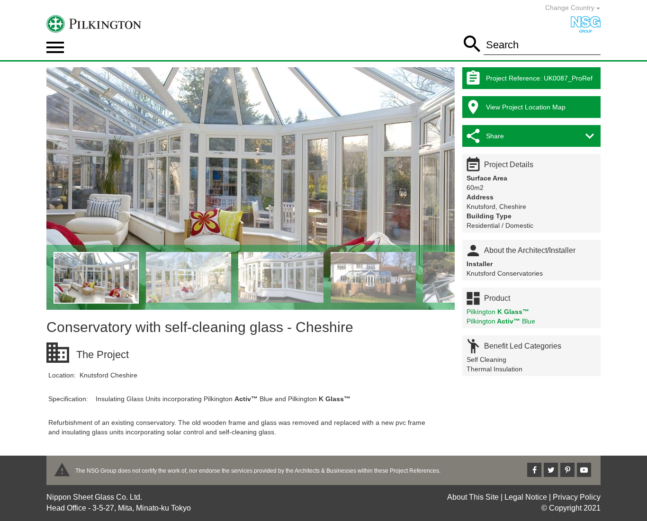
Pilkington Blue (501, 321)
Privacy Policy (577, 497)
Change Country (570, 7)
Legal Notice (525, 497)
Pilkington (498, 311)
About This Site (473, 497)
